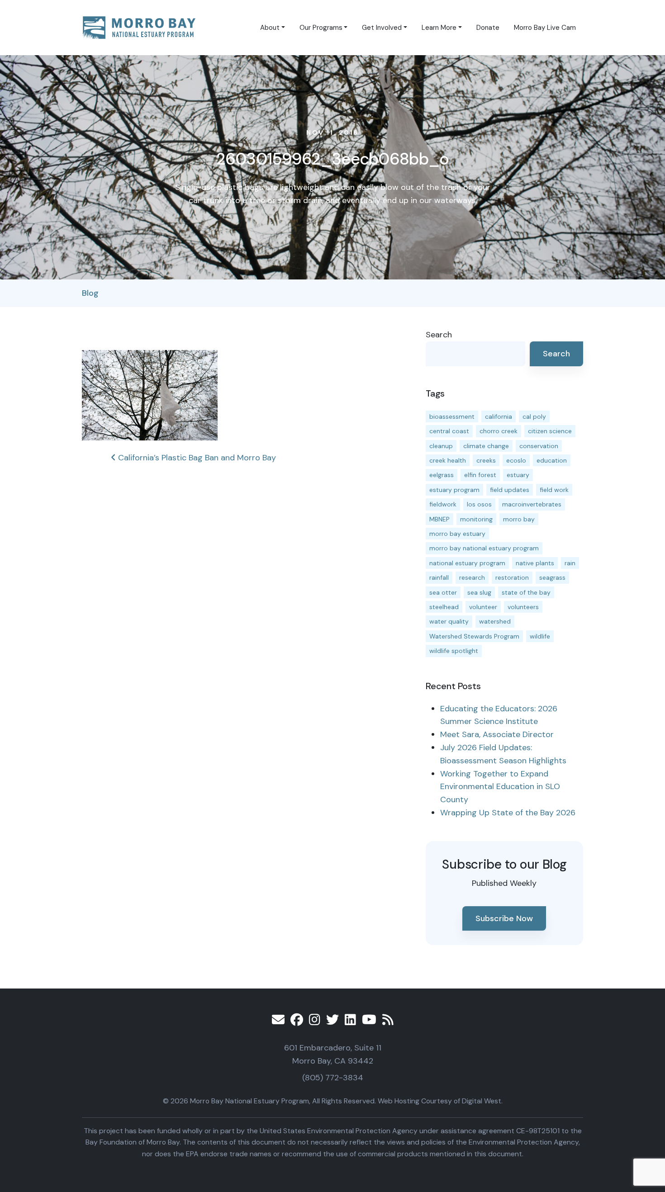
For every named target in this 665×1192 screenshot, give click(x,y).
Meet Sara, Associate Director (497, 734)
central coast (449, 431)
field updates (509, 490)
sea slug (479, 592)
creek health (447, 460)
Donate (487, 27)
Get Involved (382, 27)
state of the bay (526, 592)
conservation (538, 446)
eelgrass (441, 475)
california (498, 416)
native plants (535, 563)
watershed (495, 621)
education (552, 460)
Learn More (439, 27)
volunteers (523, 607)
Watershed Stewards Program (474, 636)
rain (570, 563)
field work (554, 490)
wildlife (540, 636)
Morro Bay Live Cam (545, 27)
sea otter (443, 592)
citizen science (550, 431)
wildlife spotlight (453, 651)
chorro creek (499, 431)
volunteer (483, 607)
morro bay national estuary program (484, 548)
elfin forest (480, 475)
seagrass (552, 577)
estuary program (454, 490)
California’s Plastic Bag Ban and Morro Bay (196, 457)
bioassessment (452, 416)
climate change (486, 446)
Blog (90, 293)
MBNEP (439, 519)
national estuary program (467, 563)
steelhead (444, 607)
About (270, 27)
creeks (486, 460)
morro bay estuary (457, 534)
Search (439, 334)
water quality (449, 621)
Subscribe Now (504, 918)
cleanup (441, 446)
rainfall (439, 577)
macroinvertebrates (531, 504)
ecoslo (516, 460)
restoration (512, 577)
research (472, 577)
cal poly (534, 416)
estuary (518, 475)
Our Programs (320, 27)
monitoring (476, 519)
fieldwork (442, 504)
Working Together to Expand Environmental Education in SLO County (500, 786)
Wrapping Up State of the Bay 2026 (507, 812)
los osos (479, 504)
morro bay (519, 519)
